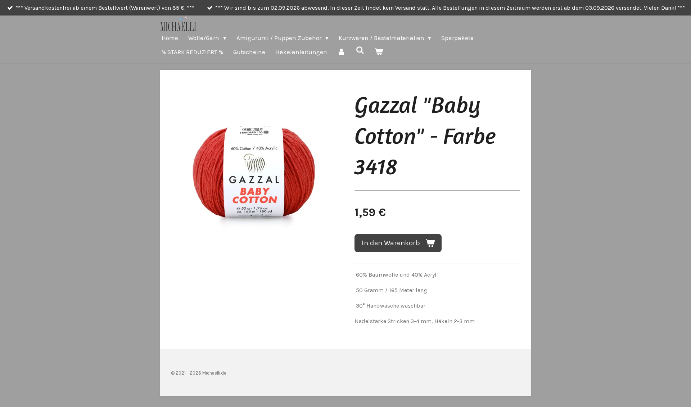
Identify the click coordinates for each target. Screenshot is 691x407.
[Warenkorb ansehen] (379, 52)
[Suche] (360, 50)
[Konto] (341, 52)
